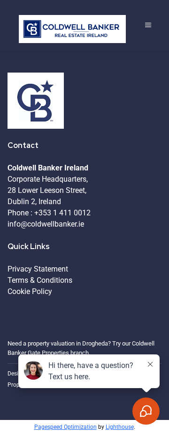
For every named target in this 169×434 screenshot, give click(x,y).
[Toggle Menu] (148, 25)
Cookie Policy (30, 291)
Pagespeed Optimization (65, 427)
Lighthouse (120, 427)
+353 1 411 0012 (62, 212)
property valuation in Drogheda (68, 343)
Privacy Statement (38, 269)
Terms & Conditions (40, 280)
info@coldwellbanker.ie (46, 224)
